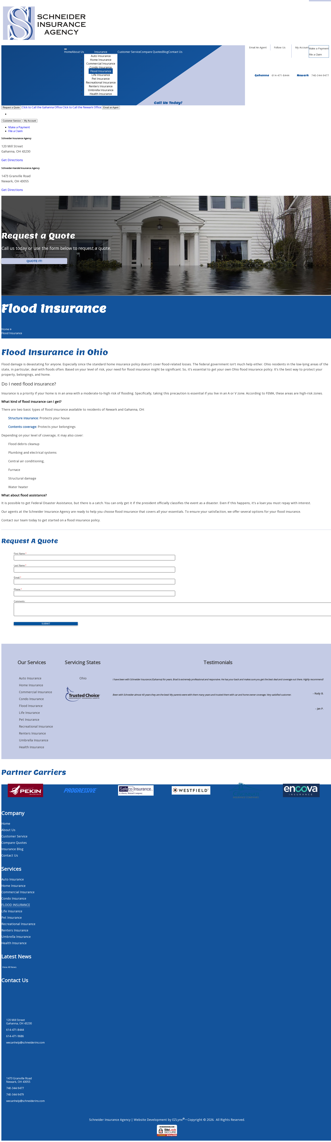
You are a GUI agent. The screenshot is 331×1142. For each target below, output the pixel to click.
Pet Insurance (101, 79)
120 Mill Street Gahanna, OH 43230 (19, 1021)
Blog (165, 52)
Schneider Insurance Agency (110, 1120)
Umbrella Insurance (100, 90)
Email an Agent (110, 107)
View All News (9, 967)
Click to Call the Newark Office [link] (82, 107)
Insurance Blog (12, 849)
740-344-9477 (320, 75)
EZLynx (177, 1120)
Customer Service (129, 52)
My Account (302, 47)
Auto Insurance (101, 56)
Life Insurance (101, 75)
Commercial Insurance (100, 63)
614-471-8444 (280, 75)
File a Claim (315, 54)
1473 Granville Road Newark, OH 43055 (19, 1080)
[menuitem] (319, 48)
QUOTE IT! (34, 261)
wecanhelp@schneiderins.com (25, 1042)
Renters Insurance (101, 86)
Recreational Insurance (101, 82)
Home (68, 52)
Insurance (100, 52)
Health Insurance (101, 94)
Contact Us (175, 52)
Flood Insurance (100, 71)
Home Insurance (100, 60)
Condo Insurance (101, 67)
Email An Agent (257, 47)
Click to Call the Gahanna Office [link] (42, 107)
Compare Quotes (151, 52)
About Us (78, 52)
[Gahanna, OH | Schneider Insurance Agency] (44, 23)
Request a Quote (11, 107)
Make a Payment (319, 48)
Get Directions (12, 160)
